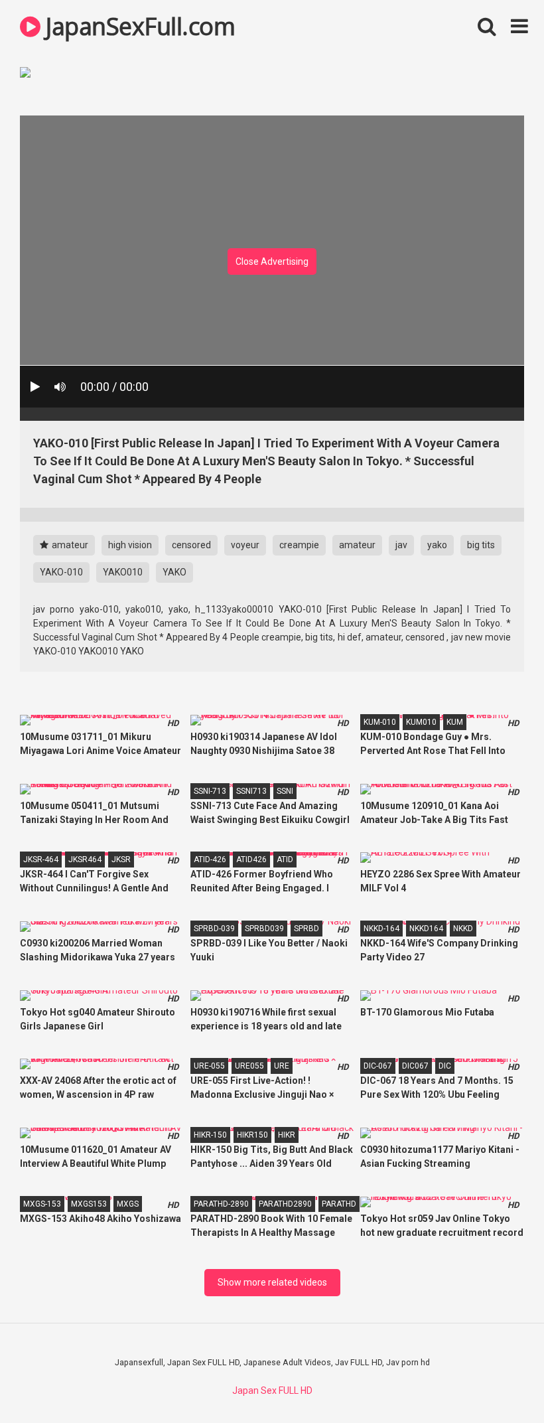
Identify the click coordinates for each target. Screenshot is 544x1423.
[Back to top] (499, 1382)
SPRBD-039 (214, 928)
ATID (285, 859)
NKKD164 (426, 928)
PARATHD (339, 1204)
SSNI (285, 791)
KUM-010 (380, 722)
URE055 (249, 1066)
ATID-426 (210, 859)
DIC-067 (378, 1066)
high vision (130, 545)
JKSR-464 (40, 859)
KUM (454, 722)
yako (437, 545)
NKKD (463, 928)
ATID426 (251, 859)
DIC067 (415, 1066)
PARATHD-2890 (221, 1204)
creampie (299, 545)
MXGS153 (89, 1204)
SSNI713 (251, 791)
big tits (481, 545)
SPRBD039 (264, 928)
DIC (445, 1066)
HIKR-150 (210, 1135)
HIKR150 (252, 1135)
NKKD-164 (381, 928)
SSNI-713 (210, 791)
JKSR (121, 859)
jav (401, 545)
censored (191, 545)
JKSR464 (85, 859)
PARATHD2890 (285, 1204)
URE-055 (209, 1066)
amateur (69, 545)
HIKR (286, 1135)
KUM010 (421, 722)
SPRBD (306, 928)
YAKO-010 (61, 572)
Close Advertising (272, 261)
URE (281, 1066)
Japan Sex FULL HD (272, 1390)
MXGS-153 (42, 1204)
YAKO (174, 572)
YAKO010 (123, 572)
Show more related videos (272, 1282)
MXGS (128, 1204)
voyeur (245, 545)
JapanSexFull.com (137, 26)
